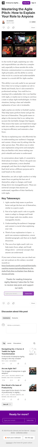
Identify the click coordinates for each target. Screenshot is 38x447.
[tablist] (10, 318)
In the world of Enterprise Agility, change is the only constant (13, 357)
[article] (19, 356)
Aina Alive (13, 396)
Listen (34, 22)
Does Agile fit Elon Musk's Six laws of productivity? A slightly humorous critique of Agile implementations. (14, 391)
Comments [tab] (6, 318)
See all (5, 404)
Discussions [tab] (17, 343)
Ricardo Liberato (15, 375)
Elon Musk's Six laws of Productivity (11, 386)
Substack (9, 443)
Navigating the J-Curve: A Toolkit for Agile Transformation (13, 351)
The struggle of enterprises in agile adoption (14, 372)
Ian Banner (9, 21)
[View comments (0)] (8, 28)
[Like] (4, 28)
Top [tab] (4, 343)
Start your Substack (14, 438)
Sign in (34, 3)
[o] (32, 371)
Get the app (29, 438)
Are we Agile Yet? (9, 369)
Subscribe (26, 3)
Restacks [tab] (15, 318)
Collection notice (21, 433)
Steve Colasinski (15, 377)
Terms (13, 433)
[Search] (34, 343)
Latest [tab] (9, 343)
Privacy (33, 431)
